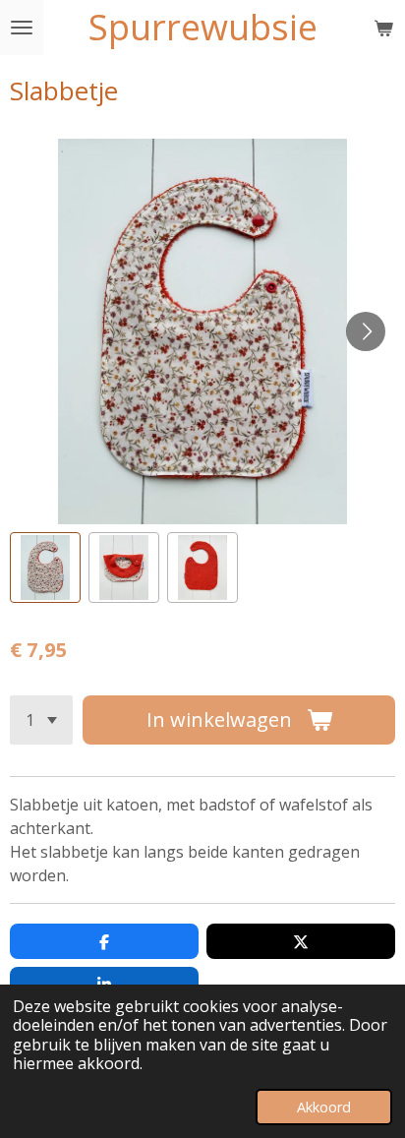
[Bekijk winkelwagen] (383, 27)
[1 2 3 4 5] (41, 720)
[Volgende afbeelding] (365, 331)
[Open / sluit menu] (21, 27)
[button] (45, 567)
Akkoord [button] (324, 1107)
